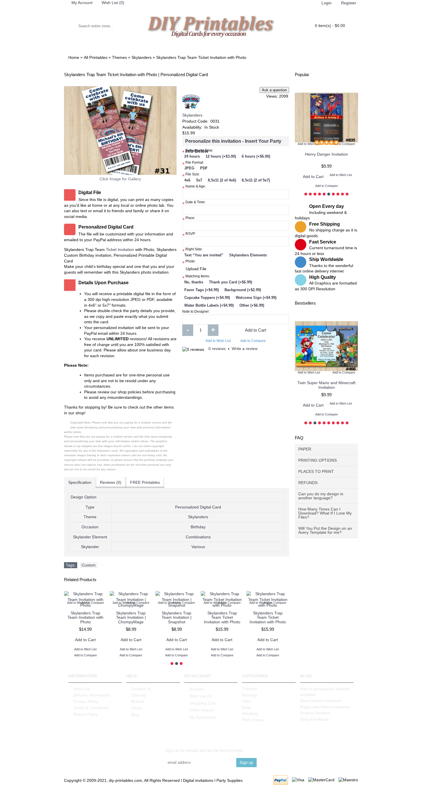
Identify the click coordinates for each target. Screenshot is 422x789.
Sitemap (138, 695)
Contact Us (141, 688)
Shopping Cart (202, 703)
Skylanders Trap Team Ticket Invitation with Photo (222, 617)
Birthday (249, 695)
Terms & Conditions (91, 707)
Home (136, 708)
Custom (89, 565)
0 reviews (217, 348)
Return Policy (85, 714)
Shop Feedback (314, 719)
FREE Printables (145, 482)
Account (196, 689)
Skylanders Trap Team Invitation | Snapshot (176, 617)
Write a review (245, 348)
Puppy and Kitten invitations (325, 707)
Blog (135, 715)
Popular (302, 74)
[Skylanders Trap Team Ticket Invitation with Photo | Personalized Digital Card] (120, 130)
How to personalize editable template (325, 691)
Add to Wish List (218, 341)
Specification (79, 482)
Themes (249, 688)
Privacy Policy (85, 701)
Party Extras (253, 720)
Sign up (246, 762)
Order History (201, 710)
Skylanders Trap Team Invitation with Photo (85, 617)
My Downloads (202, 717)
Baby (246, 707)
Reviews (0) (110, 482)
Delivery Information (91, 695)
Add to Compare (253, 341)
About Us (81, 688)
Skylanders (192, 115)
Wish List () (200, 696)
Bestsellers (305, 303)
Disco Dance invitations (321, 700)
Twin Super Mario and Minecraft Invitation (326, 384)
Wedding (250, 713)
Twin (246, 701)
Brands (137, 701)
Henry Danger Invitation (326, 154)
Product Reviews (315, 713)
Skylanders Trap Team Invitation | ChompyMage (131, 617)
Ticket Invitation (120, 249)
